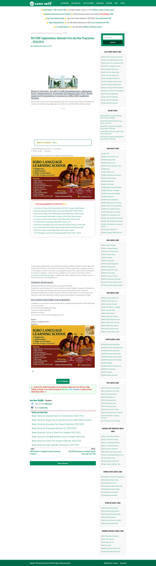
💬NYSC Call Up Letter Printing (109, 409)
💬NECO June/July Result (108, 310)
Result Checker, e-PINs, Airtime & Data (54, 10)
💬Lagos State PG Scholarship (109, 97)
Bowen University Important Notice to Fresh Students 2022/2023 (58, 415)
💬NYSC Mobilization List (108, 397)
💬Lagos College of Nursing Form (110, 461)
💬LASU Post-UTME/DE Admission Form (112, 60)
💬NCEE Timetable (106, 545)
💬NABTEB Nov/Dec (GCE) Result (110, 351)
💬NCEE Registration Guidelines (110, 536)
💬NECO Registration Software (109, 316)
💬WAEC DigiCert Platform (108, 245)
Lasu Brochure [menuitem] (64, 3)
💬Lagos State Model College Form (110, 551)
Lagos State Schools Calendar (55, 18)
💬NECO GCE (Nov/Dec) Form (109, 301)
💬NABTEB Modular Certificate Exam (111, 366)
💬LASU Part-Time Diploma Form (110, 72)
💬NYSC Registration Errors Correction (111, 412)
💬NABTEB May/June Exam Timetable (111, 357)
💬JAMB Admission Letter (108, 163)
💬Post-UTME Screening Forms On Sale (112, 57)
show (54, 142)
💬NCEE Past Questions (107, 539)
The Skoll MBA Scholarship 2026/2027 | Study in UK (52, 222)
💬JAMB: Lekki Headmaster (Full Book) (112, 218)
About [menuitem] (116, 3)
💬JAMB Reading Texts (107, 196)
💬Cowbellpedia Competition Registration (112, 477)
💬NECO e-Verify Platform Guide (110, 332)
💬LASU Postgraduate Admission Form (111, 81)
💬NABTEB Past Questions (108, 369)
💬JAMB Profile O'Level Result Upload (111, 206)
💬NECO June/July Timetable (109, 304)
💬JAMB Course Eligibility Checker (110, 209)
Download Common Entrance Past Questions (58, 14)
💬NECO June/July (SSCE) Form (109, 298)
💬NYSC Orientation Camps (108, 406)
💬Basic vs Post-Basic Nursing (109, 439)
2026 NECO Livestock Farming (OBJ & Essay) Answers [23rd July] (111, 127)
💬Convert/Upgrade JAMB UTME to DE (111, 232)
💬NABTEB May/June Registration (110, 344)
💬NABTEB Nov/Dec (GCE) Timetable (111, 360)
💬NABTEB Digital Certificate (109, 375)
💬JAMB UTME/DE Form (107, 172)
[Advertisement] (63, 63)
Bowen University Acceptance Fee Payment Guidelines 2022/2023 (58, 424)
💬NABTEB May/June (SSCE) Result (111, 354)
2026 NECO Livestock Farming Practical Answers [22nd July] (112, 132)
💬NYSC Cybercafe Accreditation (110, 388)
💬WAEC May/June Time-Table (109, 270)
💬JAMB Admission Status (108, 160)
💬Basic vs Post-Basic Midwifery (110, 436)
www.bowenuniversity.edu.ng (42, 275)
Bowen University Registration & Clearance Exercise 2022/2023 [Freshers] (62, 420)
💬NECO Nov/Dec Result (108, 313)
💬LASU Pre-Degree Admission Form (111, 84)
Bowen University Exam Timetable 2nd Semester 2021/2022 (55, 444)
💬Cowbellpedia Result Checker (110, 480)
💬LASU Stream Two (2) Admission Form (112, 63)
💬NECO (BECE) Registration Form (110, 319)
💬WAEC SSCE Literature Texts (109, 251)
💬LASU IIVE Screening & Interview (111, 66)
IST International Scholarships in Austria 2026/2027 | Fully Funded (57, 216)
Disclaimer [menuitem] (109, 3)
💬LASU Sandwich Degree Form (110, 69)
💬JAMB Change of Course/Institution (111, 187)
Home (32, 33)
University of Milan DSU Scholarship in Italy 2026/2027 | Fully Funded (59, 214)
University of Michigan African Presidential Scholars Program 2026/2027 (60, 225)
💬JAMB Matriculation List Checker (111, 212)
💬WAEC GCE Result (106, 257)
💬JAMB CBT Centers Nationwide (110, 190)
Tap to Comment (63, 381)
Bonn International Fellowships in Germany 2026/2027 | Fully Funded (58, 211)
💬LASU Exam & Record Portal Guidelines (112, 91)
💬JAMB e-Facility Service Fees (110, 157)
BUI (35, 33)
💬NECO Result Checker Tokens (109, 329)
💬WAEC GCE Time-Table (108, 273)
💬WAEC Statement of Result (109, 276)
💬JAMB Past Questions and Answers (111, 175)
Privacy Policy (123, 563)
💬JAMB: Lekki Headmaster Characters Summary (111, 225)
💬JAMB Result (105, 169)
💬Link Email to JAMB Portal (109, 229)
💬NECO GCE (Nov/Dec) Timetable (110, 307)
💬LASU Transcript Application (109, 94)
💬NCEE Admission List (107, 542)
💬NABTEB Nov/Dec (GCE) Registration (112, 347)
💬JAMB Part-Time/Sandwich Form (110, 215)
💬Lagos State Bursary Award (109, 103)
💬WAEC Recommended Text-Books (111, 279)
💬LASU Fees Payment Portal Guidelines (112, 88)
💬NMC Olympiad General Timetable (111, 520)
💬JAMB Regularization (107, 181)
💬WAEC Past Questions (107, 261)
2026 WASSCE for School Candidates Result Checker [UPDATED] (111, 117)
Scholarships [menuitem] (100, 3)
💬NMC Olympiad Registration (109, 508)
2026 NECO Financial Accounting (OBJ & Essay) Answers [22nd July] (112, 138)
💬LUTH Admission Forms (108, 458)
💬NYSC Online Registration (109, 394)
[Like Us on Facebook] (32, 407)
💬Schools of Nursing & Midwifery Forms (112, 455)
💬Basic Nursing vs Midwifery (109, 449)
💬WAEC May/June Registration (110, 264)
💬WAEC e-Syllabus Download (109, 248)
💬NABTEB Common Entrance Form (110, 548)
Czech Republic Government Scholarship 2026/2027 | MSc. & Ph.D (57, 233)
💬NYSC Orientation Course (108, 403)
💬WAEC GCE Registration (108, 267)
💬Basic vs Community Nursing (109, 446)
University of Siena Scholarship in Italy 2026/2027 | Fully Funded (57, 219)
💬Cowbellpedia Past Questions (109, 492)
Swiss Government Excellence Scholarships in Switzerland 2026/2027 (59, 227)
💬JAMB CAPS (105, 153)
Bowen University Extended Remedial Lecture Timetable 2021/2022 (58, 436)
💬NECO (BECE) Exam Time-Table (110, 322)
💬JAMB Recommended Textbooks (110, 193)
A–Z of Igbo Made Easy (62, 27)
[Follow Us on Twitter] (32, 403)
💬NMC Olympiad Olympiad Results (111, 514)
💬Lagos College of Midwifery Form (111, 464)
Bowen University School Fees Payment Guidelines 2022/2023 (56, 440)
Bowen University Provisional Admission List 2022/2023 (54, 428)
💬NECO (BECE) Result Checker (109, 326)
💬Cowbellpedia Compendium (109, 495)
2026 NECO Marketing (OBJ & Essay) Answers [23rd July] (111, 122)
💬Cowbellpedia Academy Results (110, 489)
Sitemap (115, 563)
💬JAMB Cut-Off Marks (107, 184)
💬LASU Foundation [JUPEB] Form (110, 78)
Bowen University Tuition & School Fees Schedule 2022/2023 (56, 432)
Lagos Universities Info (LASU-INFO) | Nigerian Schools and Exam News (54, 563)
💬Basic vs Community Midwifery (110, 442)
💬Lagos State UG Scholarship (109, 100)
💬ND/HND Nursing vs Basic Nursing (111, 452)
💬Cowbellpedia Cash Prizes (109, 483)
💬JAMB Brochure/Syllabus (108, 178)
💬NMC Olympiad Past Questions (110, 511)
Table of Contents (47, 143)
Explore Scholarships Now (56, 22)
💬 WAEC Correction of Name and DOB (111, 285)
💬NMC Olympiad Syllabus (108, 517)
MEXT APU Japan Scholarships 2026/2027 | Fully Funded (54, 230)
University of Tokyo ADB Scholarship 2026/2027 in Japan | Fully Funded (59, 208)
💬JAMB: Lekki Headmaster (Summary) (112, 221)
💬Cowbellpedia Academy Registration (111, 486)
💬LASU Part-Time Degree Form (110, 75)
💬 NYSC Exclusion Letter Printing (110, 421)
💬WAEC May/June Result (108, 254)
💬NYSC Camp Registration (108, 400)
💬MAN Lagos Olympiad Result (109, 523)
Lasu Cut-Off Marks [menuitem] (88, 3)
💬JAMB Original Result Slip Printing (111, 203)
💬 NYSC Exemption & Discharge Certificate (110, 416)
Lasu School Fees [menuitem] (75, 3)
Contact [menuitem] (123, 3)
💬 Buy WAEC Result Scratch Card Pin (111, 282)
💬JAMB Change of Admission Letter (111, 166)
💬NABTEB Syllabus (106, 363)
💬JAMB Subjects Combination (109, 200)
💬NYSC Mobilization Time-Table (110, 391)
